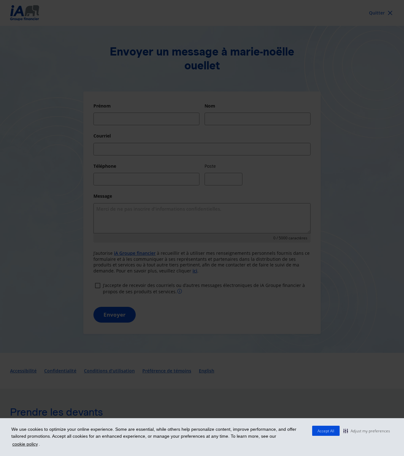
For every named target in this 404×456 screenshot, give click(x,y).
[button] (366, 431)
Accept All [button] (326, 431)
